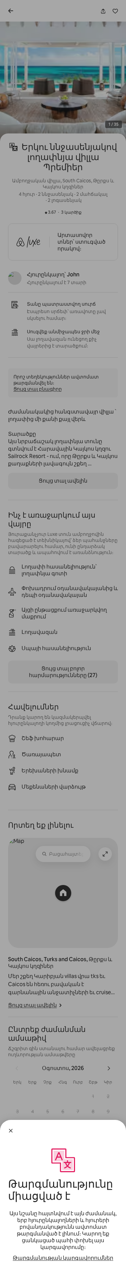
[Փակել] (10, 1130)
